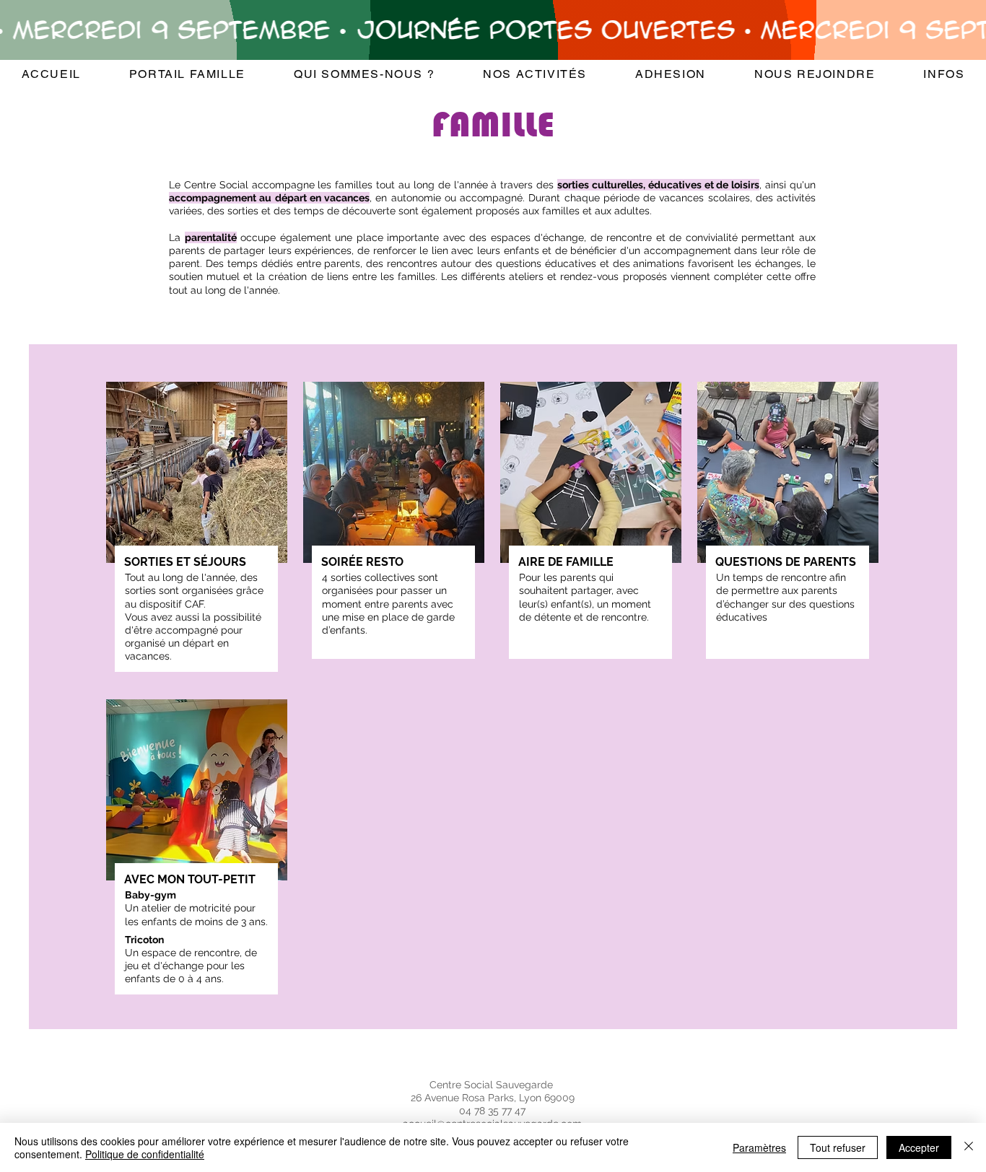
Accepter (919, 1147)
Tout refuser (837, 1147)
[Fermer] (968, 1147)
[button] (363, 74)
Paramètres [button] (759, 1147)
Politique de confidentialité (144, 1154)
